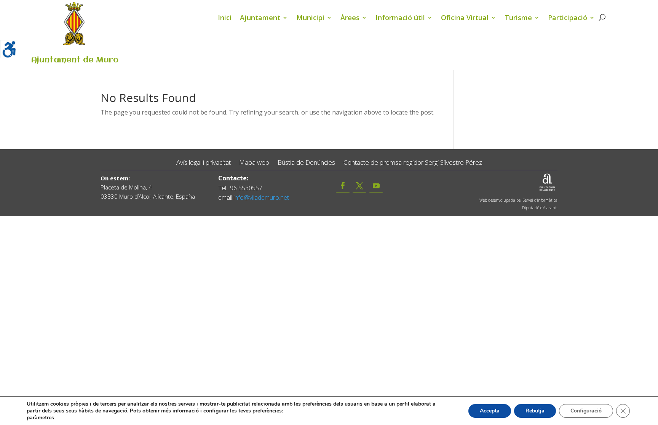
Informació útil (400, 18)
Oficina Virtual (465, 18)
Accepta (490, 410)
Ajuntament (260, 18)
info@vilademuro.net (261, 197)
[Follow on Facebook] (343, 186)
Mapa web (254, 163)
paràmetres (40, 417)
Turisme (518, 18)
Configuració (586, 410)
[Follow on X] (359, 186)
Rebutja (535, 410)
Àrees (349, 18)
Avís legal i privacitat (203, 163)
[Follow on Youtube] (376, 186)
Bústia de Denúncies (306, 163)
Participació (567, 18)
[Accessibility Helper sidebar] (9, 49)
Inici (225, 18)
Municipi (310, 18)
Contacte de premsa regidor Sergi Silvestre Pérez (412, 163)
